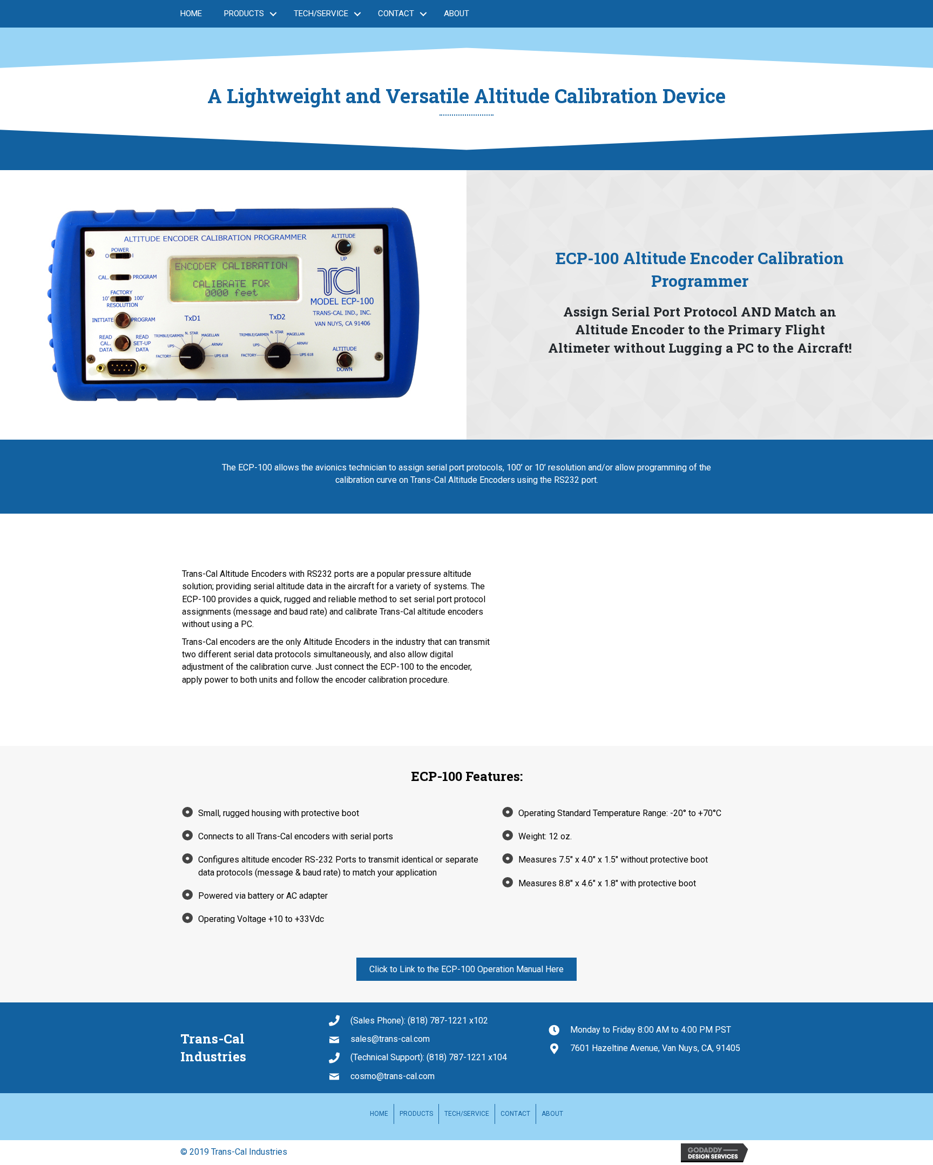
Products (244, 13)
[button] (466, 969)
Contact (396, 13)
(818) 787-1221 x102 (448, 1020)
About (456, 13)
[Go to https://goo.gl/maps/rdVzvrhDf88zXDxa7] (651, 1047)
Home (191, 13)
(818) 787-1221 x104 (467, 1057)
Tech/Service (321, 13)
